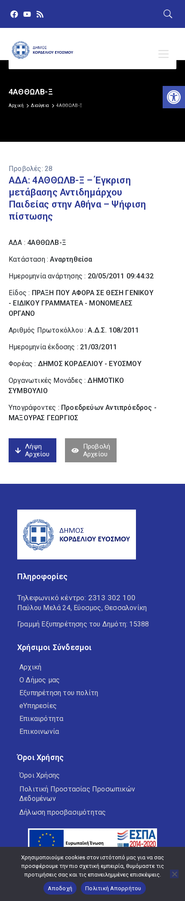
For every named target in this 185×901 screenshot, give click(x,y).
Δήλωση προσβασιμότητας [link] (62, 812)
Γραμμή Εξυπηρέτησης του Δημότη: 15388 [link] (83, 624)
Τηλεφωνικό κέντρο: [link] (76, 597)
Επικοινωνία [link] (39, 731)
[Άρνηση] (174, 874)
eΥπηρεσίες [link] (38, 706)
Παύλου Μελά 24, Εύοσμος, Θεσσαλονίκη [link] (82, 608)
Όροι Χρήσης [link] (39, 775)
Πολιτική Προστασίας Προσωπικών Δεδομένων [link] (77, 794)
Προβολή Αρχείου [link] (96, 450)
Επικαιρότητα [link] (41, 719)
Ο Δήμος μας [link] (39, 680)
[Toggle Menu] (165, 54)
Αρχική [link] (16, 105)
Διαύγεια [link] (40, 105)
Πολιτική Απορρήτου (113, 888)
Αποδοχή (60, 888)
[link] (174, 97)
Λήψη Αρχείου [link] (37, 450)
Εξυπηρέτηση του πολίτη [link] (58, 693)
